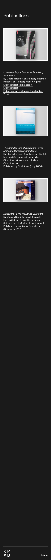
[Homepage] (6, 553)
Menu (44, 555)
